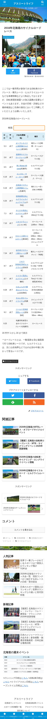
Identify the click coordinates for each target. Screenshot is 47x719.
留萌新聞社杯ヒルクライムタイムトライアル (22, 199)
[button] (6, 136)
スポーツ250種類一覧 (13, 707)
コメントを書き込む (23, 530)
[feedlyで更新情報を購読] (12, 402)
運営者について (23, 711)
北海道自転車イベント (34, 703)
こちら (25, 678)
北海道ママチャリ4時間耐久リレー (21, 188)
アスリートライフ (23, 3)
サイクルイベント (11, 361)
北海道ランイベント (13, 703)
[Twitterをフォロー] (12, 395)
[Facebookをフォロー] (34, 395)
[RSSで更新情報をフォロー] (34, 402)
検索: (10, 128)
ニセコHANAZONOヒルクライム (21, 264)
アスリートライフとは (34, 707)
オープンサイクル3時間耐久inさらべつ (22, 146)
